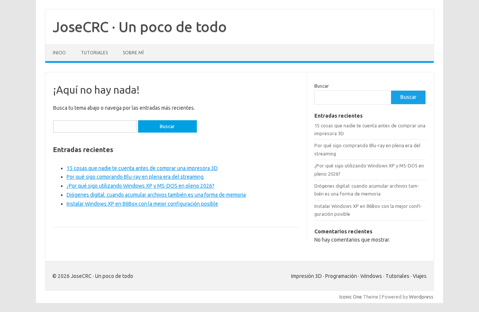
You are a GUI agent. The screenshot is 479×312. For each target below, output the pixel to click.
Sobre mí (133, 52)
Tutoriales (94, 52)
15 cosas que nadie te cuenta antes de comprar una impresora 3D (142, 168)
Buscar (321, 85)
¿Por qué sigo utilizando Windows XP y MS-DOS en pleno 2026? (140, 186)
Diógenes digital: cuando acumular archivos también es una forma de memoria (156, 195)
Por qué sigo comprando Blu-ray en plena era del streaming (135, 177)
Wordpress (421, 296)
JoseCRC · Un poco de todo (140, 26)
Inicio (59, 52)
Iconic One (350, 296)
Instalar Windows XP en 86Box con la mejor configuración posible (142, 204)
